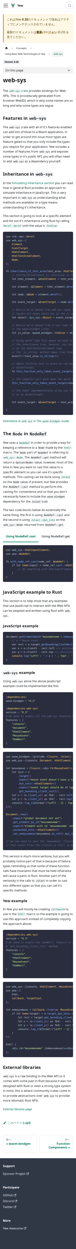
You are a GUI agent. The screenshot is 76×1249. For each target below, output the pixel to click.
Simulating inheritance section (33, 183)
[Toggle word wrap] (62, 236)
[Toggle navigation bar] (5, 5)
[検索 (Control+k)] (69, 5)
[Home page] (6, 48)
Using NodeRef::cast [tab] (21, 536)
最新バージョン (46, 32)
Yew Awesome (13, 1228)
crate (18, 91)
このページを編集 (19, 1123)
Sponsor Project (14, 1174)
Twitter (8, 1207)
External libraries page (17, 1109)
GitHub (8, 1195)
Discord (8, 1201)
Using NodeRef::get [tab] (56, 536)
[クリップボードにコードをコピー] (68, 236)
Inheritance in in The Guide (36, 421)
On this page (14, 70)
